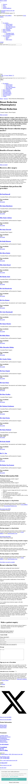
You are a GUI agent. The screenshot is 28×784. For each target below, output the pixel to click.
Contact (2, 42)
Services (6, 98)
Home (1, 98)
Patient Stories (3, 727)
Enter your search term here (6, 78)
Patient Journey (3, 725)
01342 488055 (8, 15)
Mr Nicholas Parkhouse (7, 406)
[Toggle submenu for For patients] (8, 23)
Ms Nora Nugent (5, 371)
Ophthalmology (3, 738)
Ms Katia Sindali (5, 441)
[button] (5, 509)
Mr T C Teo (3, 453)
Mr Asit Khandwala (6, 288)
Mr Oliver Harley (5, 253)
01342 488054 (24, 504)
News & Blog (4, 750)
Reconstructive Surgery (5, 736)
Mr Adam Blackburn (6, 206)
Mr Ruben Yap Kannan (7, 465)
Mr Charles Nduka (5, 359)
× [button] (0, 81)
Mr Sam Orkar (4, 382)
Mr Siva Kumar (4, 300)
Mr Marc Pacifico (5, 394)
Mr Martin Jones (5, 276)
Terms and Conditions (22, 679)
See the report (3, 767)
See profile (2, 202)
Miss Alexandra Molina (7, 347)
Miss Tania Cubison (6, 217)
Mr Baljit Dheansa (5, 241)
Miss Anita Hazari (5, 265)
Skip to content (3, 0)
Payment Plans (3, 726)
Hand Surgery (3, 740)
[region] (14, 777)
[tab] (14, 479)
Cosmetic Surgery (4, 735)
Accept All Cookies (14, 779)
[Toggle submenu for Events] (6, 32)
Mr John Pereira (5, 418)
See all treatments (4, 744)
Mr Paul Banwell (5, 194)
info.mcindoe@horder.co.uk (10, 505)
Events (2, 748)
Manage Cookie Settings (14, 782)
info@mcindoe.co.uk (12, 533)
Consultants (3, 747)
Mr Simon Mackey (5, 324)
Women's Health (3, 742)
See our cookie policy (14, 776)
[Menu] (0, 19)
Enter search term (4, 44)
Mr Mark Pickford (5, 430)
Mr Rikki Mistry (5, 335)
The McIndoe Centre (4, 757)
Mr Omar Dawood (5, 229)
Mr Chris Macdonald (6, 312)
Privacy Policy (5, 680)
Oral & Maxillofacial (4, 739)
